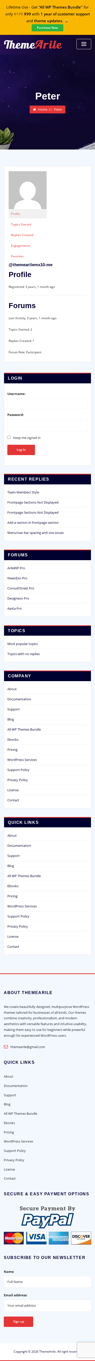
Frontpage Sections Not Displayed (33, 502)
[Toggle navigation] (84, 44)
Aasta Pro (14, 608)
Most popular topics (22, 643)
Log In (21, 450)
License (12, 790)
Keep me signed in (27, 437)
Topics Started (21, 224)
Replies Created (22, 235)
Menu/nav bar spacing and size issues (35, 532)
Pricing (12, 749)
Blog (10, 719)
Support (13, 709)
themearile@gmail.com (27, 1047)
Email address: (15, 1295)
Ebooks (12, 739)
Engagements (20, 245)
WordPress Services (22, 759)
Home (42, 109)
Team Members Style (23, 492)
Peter (58, 109)
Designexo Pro (18, 598)
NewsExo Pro (17, 578)
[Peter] (28, 190)
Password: (15, 414)
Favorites (17, 256)
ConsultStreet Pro (20, 588)
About (12, 689)
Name (9, 1271)
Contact (13, 800)
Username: (16, 393)
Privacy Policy (17, 780)
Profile (15, 214)
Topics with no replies (23, 654)
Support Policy (18, 770)
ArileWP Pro (16, 568)
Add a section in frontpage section (33, 522)
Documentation (19, 699)
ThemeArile (47, 1351)
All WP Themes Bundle (24, 729)
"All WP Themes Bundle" (61, 7)
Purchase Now (47, 28)
